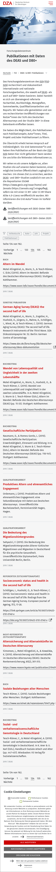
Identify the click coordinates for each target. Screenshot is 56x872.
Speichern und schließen (28, 855)
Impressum (28, 865)
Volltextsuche (14, 233)
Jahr (36, 233)
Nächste (8, 253)
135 (38, 249)
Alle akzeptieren (28, 842)
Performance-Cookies (39, 798)
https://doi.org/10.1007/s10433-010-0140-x (25, 620)
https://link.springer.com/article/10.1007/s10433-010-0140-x (29, 612)
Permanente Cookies (31, 801)
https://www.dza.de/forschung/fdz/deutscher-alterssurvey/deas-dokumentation (27, 345)
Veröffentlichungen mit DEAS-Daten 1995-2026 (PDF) (29, 210)
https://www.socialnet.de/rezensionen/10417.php (29, 703)
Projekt (46, 233)
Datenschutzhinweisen (35, 837)
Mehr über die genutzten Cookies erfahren (31, 861)
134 (32, 249)
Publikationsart (10, 238)
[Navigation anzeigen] (51, 3)
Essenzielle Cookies (18, 798)
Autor (27, 233)
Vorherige (9, 249)
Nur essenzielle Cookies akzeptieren (28, 849)
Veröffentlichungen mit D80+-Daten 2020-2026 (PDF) (30, 220)
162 (49, 249)
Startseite (7, 73)
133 (26, 249)
